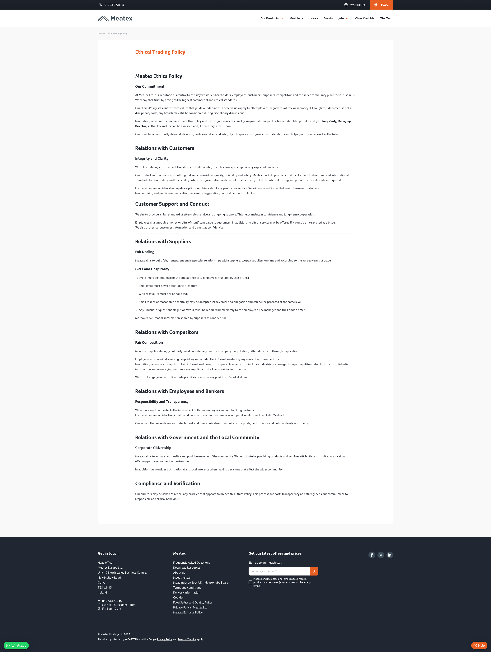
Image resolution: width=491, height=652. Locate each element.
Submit (314, 571)
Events (328, 18)
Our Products (269, 18)
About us (179, 573)
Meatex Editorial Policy (188, 612)
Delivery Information (186, 592)
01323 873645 (114, 5)
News (314, 18)
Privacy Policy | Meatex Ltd (190, 607)
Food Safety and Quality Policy (193, 602)
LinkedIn (389, 555)
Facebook (371, 555)
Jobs (341, 18)
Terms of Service (187, 639)
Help (481, 645)
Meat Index (297, 18)
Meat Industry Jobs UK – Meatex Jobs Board (201, 582)
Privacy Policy (164, 639)
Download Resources (186, 568)
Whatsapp (19, 645)
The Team (386, 18)
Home (101, 33)
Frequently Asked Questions (191, 563)
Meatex (115, 18)
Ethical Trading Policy (116, 33)
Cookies (178, 597)
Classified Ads (364, 18)
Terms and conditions (187, 587)
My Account (357, 5)
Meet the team (182, 578)
